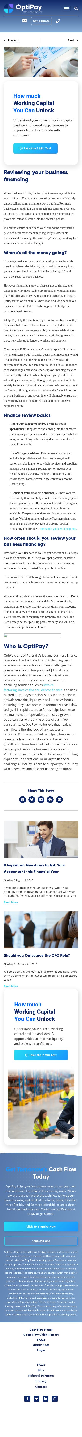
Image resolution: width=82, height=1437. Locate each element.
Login (41, 1350)
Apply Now (41, 1345)
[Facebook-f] (27, 1399)
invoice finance (29, 690)
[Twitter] (36, 1399)
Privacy (40, 1381)
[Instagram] (55, 1399)
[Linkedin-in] (46, 1399)
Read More (11, 902)
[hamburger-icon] (66, 8)
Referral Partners (41, 1376)
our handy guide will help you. (58, 528)
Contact (41, 1387)
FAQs (41, 1340)
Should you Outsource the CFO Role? (37, 955)
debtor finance (51, 690)
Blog (41, 1370)
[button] (22, 799)
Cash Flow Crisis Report (41, 1334)
